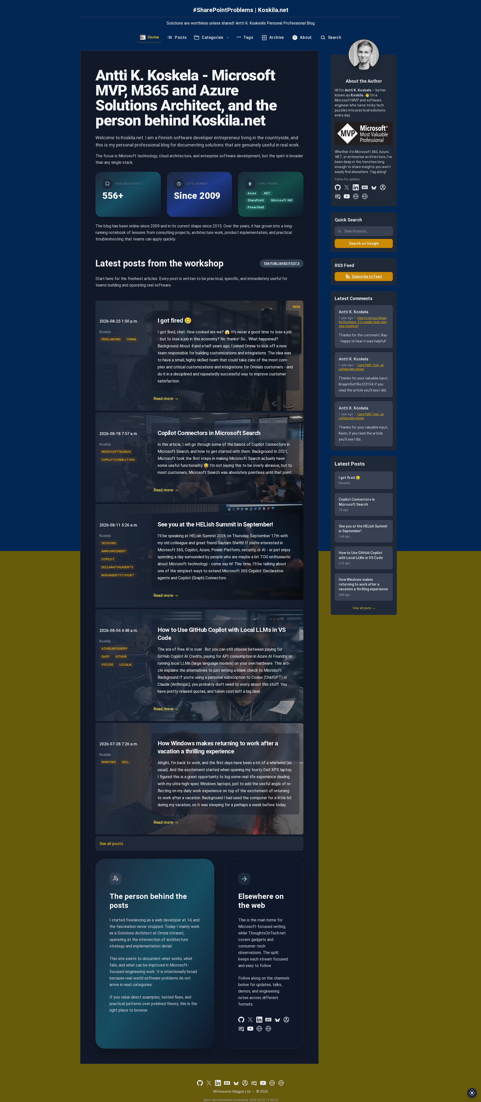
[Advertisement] (364, 696)
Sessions (108, 543)
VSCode (107, 664)
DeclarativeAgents (117, 567)
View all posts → (363, 608)
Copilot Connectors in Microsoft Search (209, 433)
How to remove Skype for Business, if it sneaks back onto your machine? (363, 322)
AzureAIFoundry (114, 648)
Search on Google (364, 243)
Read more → (166, 398)
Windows (108, 762)
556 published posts (281, 263)
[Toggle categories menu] (227, 37)
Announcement (113, 551)
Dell (125, 762)
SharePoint (256, 200)
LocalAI (125, 664)
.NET (266, 193)
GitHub (121, 656)
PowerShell (256, 207)
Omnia (131, 339)
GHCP (105, 656)
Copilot (107, 559)
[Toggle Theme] (472, 1093)
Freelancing (111, 339)
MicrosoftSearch (116, 452)
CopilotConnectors (118, 460)
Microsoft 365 (281, 200)
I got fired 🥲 (175, 320)
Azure (252, 193)
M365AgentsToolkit (117, 575)
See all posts (111, 843)
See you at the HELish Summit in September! (215, 524)
